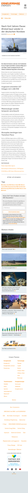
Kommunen (18, 384)
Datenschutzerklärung (13, 223)
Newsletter (23, 441)
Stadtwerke (17, 386)
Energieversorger (19, 381)
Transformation (8, 381)
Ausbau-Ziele (6, 184)
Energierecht (7, 363)
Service (14, 399)
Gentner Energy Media (10, 428)
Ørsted (4, 190)
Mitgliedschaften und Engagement (11, 441)
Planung (19, 363)
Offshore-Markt (15, 184)
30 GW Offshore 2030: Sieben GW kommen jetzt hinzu (12, 171)
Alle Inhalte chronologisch (13, 415)
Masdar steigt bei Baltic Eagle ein (8, 165)
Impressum (6, 432)
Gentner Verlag (21, 428)
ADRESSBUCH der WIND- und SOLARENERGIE (15, 411)
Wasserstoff (6, 393)
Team (24, 432)
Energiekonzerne (19, 389)
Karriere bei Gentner (16, 432)
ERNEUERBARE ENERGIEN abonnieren (18, 424)
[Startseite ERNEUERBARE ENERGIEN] (10, 4)
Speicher (6, 389)
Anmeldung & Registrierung (10, 420)
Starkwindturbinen (11, 186)
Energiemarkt (5, 14)
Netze (5, 386)
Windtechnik (14, 188)
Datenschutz (22, 420)
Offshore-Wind (20, 373)
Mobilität (6, 384)
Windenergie (6, 188)
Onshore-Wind (20, 370)
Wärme (5, 396)
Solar (18, 375)
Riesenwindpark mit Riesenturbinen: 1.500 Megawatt (12, 168)
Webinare (21, 14)
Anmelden (24, 415)
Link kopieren (17, 177)
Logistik (19, 365)
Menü (25, 7)
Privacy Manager (11, 445)
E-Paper (4, 424)
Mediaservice (15, 437)
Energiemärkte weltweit (9, 365)
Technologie (14, 14)
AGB (4, 415)
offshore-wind (22, 188)
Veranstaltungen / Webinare (14, 449)
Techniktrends (21, 186)
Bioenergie (19, 378)
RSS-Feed (19, 445)
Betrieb (19, 368)
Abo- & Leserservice (14, 407)
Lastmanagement (8, 391)
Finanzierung (6, 368)
